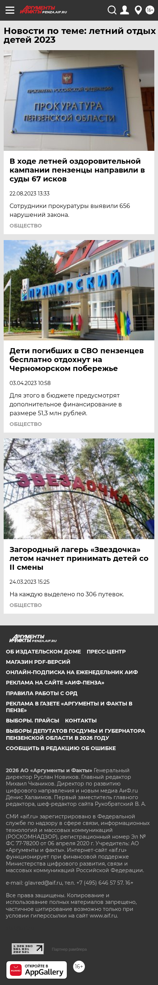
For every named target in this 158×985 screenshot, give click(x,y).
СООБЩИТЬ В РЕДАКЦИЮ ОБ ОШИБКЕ (61, 748)
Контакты (81, 720)
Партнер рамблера (69, 949)
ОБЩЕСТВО (26, 225)
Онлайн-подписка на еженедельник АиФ (72, 672)
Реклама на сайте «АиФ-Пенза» (55, 682)
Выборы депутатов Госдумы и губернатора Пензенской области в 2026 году (75, 734)
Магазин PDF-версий (38, 662)
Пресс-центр (106, 651)
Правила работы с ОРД (42, 693)
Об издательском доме (43, 651)
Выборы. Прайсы (32, 720)
